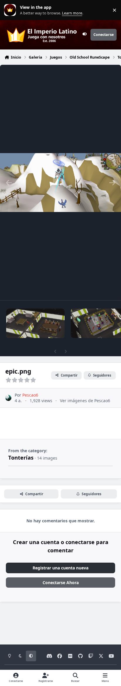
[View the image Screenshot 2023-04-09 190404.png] (35, 323)
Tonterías (20, 457)
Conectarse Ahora (61, 582)
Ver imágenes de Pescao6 (85, 400)
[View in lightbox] (60, 182)
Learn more (11, 10)
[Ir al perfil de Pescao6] (8, 398)
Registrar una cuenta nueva (60, 568)
